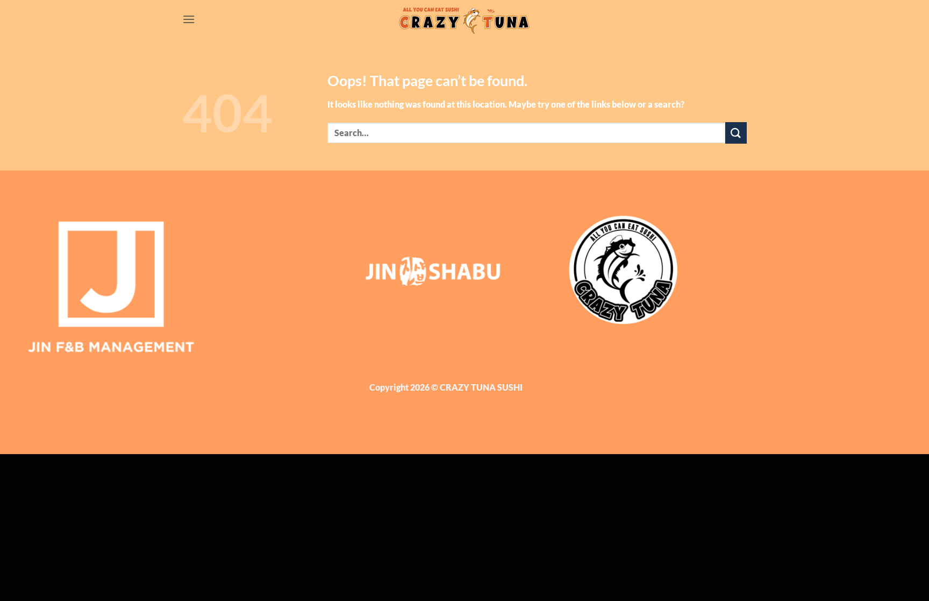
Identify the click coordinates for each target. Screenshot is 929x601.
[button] (188, 19)
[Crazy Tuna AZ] (464, 19)
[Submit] (736, 132)
